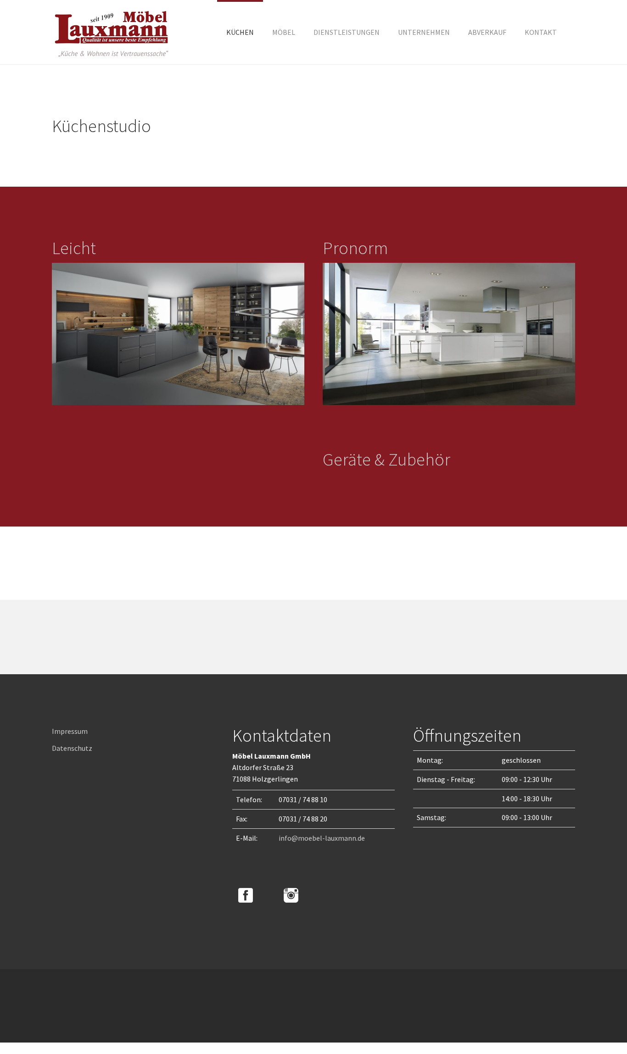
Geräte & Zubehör (386, 459)
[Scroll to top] (598, 1025)
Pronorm (355, 248)
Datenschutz (72, 748)
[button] (424, 32)
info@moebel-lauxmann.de (322, 838)
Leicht (74, 248)
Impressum (70, 731)
